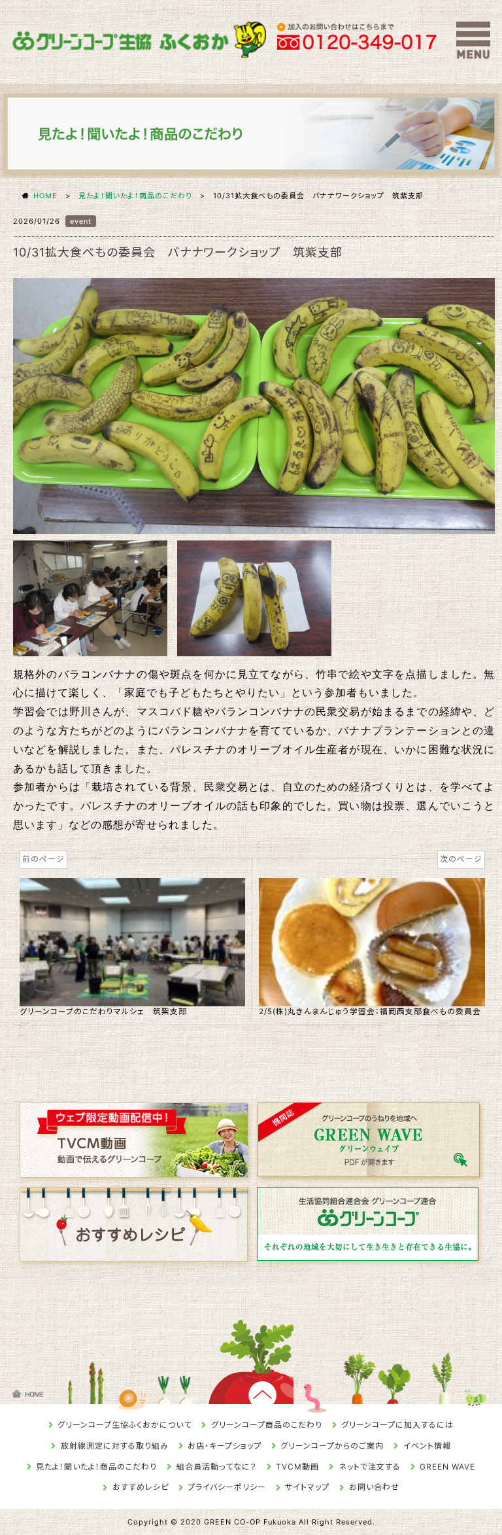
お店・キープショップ (224, 1446)
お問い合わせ (374, 1487)
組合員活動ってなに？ (216, 1467)
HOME (45, 195)
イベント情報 (427, 1446)
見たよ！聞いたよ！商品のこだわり (135, 195)
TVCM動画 (297, 1467)
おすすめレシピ (140, 1487)
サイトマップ (307, 1487)
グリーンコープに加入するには (397, 1425)
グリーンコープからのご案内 (332, 1446)
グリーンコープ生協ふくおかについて (125, 1425)
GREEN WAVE (447, 1467)
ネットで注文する (370, 1467)
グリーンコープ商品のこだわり (266, 1425)
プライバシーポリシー (227, 1487)
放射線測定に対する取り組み (115, 1446)
